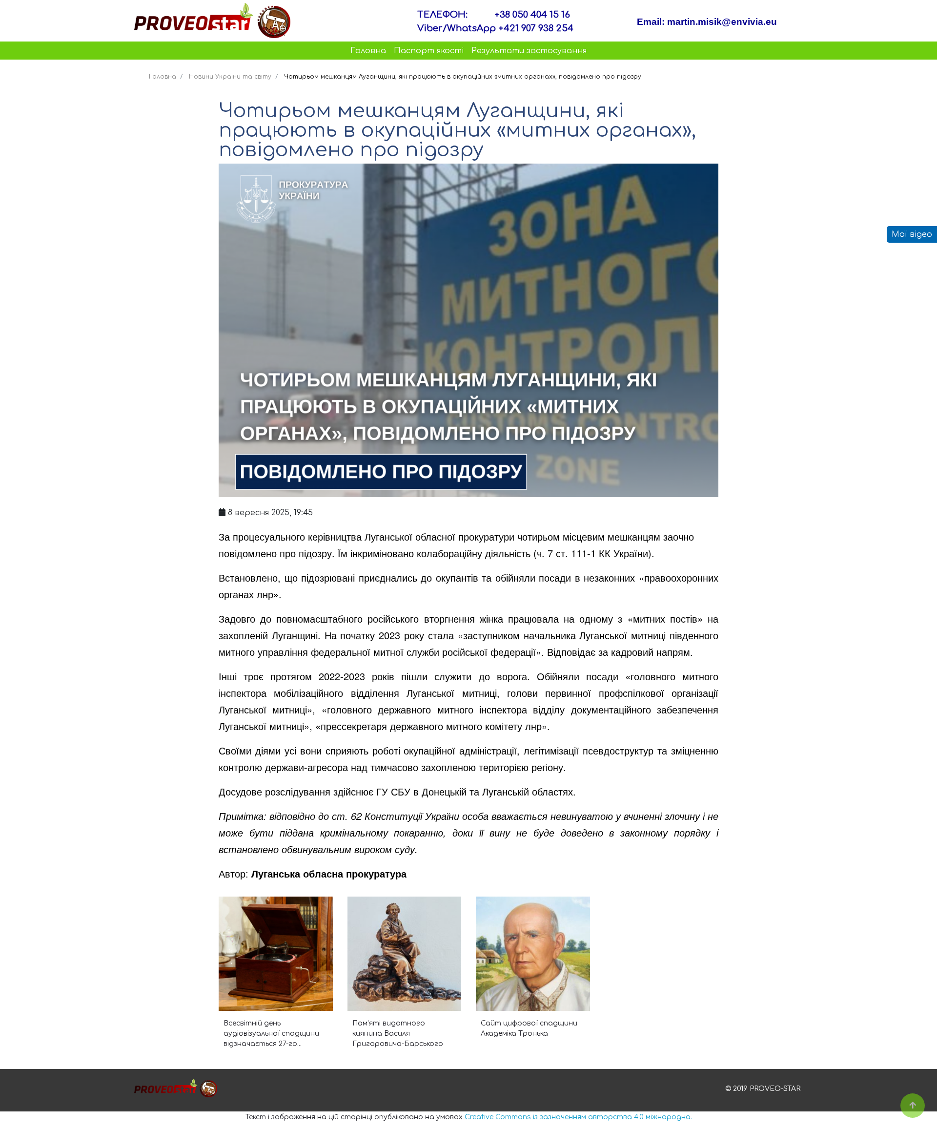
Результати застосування (529, 51)
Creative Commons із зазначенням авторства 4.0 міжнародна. (578, 1117)
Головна (368, 51)
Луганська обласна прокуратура (329, 873)
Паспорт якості (429, 51)
